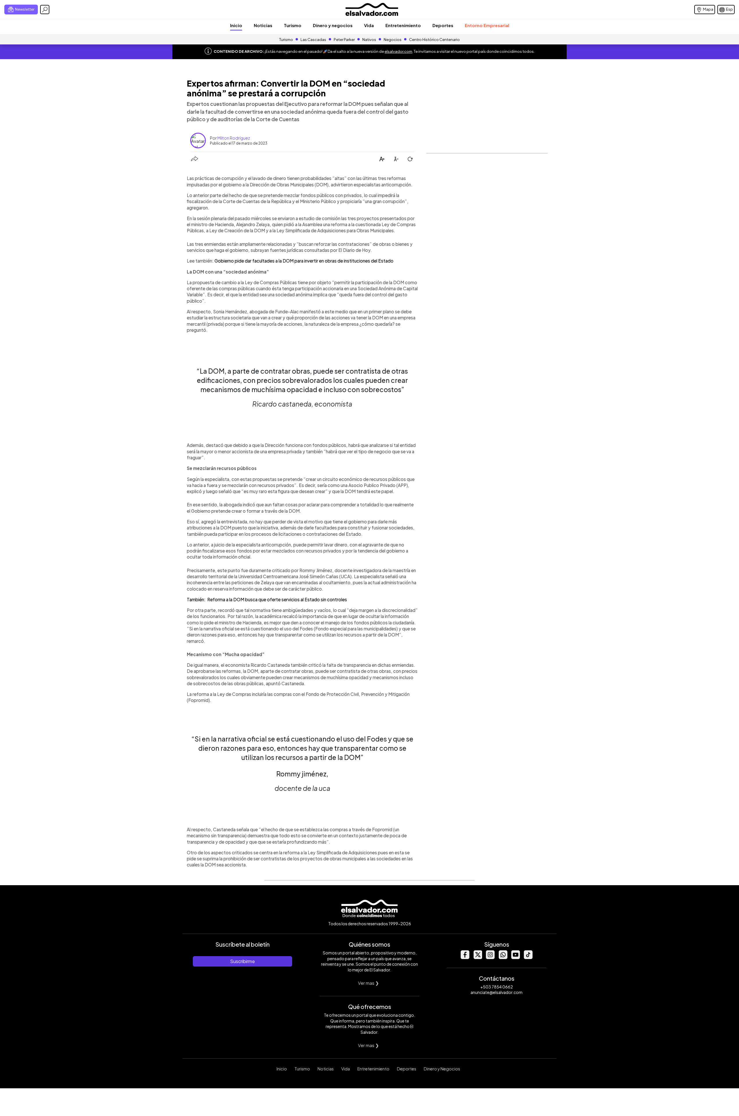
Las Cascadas (313, 39)
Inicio (236, 25)
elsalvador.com (398, 51)
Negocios (393, 39)
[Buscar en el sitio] (44, 9)
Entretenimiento (403, 25)
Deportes (442, 25)
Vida (369, 25)
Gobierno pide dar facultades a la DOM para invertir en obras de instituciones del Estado (303, 260)
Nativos (369, 39)
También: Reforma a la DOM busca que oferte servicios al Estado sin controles (267, 599)
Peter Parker (344, 39)
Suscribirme (242, 961)
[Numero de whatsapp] (502, 957)
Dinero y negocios (332, 25)
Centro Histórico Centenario (434, 39)
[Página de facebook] (464, 957)
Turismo (292, 25)
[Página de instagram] (490, 957)
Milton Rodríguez (233, 138)
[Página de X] (477, 957)
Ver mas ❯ (368, 983)
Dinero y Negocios (442, 1068)
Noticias (263, 25)
